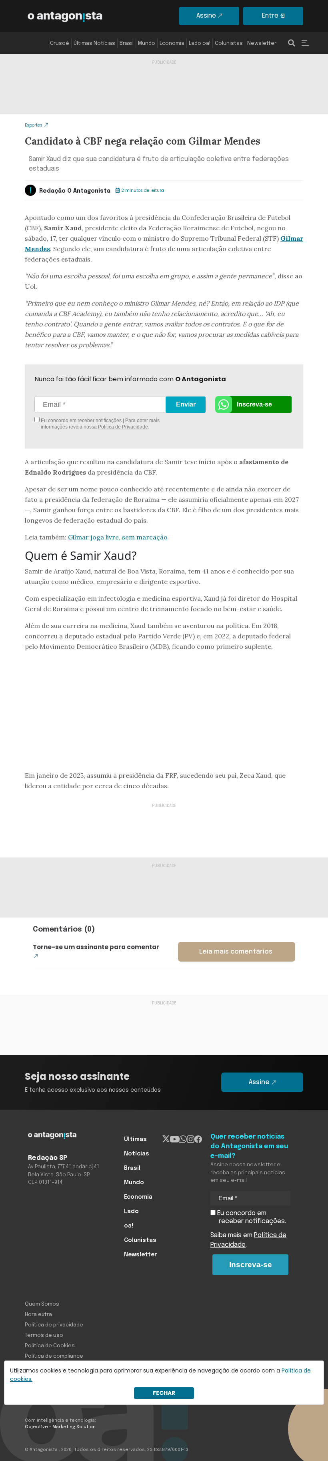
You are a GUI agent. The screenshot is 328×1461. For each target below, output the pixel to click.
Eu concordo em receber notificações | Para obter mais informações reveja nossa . (100, 424)
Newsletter (261, 43)
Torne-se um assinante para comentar (96, 947)
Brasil (127, 43)
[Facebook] (198, 1139)
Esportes (33, 125)
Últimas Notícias (94, 43)
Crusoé (59, 43)
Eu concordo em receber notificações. (251, 1217)
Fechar (164, 1393)
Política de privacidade (54, 1325)
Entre (270, 15)
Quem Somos (42, 1304)
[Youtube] (174, 1139)
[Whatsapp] (183, 1139)
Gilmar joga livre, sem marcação (118, 537)
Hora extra (38, 1314)
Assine (206, 15)
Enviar (186, 404)
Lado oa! (199, 43)
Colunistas (229, 43)
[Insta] (190, 1139)
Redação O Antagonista (74, 191)
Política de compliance (54, 1356)
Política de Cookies (50, 1345)
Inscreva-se (254, 404)
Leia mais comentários (235, 951)
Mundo (146, 43)
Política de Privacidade (123, 427)
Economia (172, 43)
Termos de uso (44, 1335)
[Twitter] (166, 1139)
